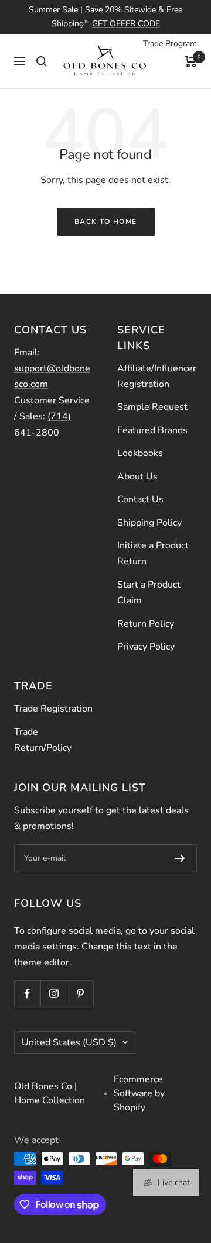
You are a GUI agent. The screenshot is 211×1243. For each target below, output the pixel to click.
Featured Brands (152, 430)
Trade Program (170, 43)
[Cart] (191, 61)
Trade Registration (53, 708)
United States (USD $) (69, 1042)
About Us (137, 476)
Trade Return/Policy (43, 740)
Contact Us (140, 499)
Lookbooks (140, 453)
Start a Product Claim (149, 592)
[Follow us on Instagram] (53, 993)
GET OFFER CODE (126, 23)
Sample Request (152, 406)
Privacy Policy (146, 646)
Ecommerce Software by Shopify (139, 1093)
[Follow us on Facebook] (27, 993)
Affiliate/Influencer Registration (156, 376)
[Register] (180, 858)
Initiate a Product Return (153, 553)
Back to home (105, 221)
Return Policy (145, 623)
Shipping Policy (149, 522)
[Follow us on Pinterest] (80, 993)
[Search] (41, 61)
